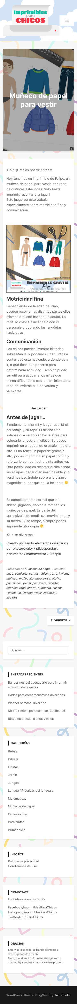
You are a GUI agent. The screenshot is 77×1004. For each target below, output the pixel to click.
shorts (31, 587)
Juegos (13, 783)
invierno (64, 573)
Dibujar (13, 759)
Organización (17, 814)
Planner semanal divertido (27, 703)
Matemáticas (17, 798)
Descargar (39, 408)
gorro (53, 573)
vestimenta (25, 592)
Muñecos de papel (37, 569)
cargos (34, 573)
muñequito (26, 578)
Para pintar (16, 822)
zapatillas (49, 592)
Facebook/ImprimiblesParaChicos (32, 907)
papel (27, 583)
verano (11, 592)
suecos (58, 587)
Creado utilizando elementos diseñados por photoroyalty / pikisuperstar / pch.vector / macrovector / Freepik (37, 548)
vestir (38, 592)
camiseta (21, 573)
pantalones (14, 583)
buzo (9, 573)
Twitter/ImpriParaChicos (25, 917)
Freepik (33, 954)
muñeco (11, 578)
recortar (53, 583)
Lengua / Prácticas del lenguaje (30, 790)
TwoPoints (62, 995)
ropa (22, 587)
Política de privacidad (23, 861)
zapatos (12, 597)
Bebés (12, 751)
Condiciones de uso (22, 866)
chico (44, 573)
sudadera (44, 587)
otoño (56, 578)
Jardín (12, 775)
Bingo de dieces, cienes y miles (31, 719)
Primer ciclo (16, 830)
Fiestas (13, 767)
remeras (12, 587)
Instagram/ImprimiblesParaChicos (32, 912)
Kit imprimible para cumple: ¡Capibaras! (36, 711)
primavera (39, 583)
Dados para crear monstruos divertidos (36, 695)
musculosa (42, 578)
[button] (67, 20)
